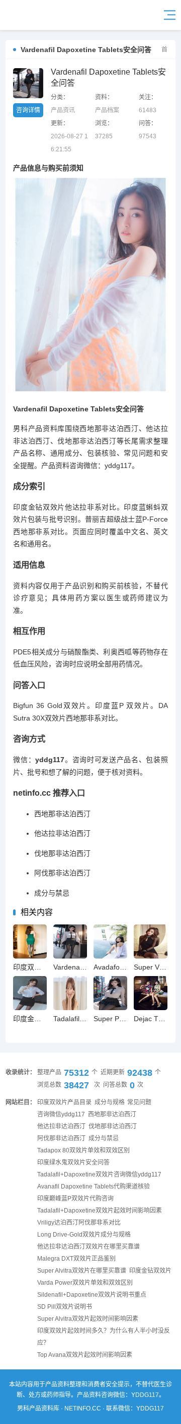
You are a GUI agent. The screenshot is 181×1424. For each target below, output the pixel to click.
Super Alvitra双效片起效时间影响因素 (87, 1318)
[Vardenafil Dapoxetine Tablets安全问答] (33, 15)
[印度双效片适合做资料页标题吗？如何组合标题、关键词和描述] (30, 941)
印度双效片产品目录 (64, 1102)
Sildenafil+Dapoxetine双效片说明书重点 (91, 1294)
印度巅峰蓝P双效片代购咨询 (75, 1198)
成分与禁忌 (51, 893)
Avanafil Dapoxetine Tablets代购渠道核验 (93, 1186)
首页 (167, 49)
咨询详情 (28, 110)
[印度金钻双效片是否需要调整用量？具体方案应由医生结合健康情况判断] (30, 993)
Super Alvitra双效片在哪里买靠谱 (81, 1270)
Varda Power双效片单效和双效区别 (85, 1282)
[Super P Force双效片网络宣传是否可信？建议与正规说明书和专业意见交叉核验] (110, 993)
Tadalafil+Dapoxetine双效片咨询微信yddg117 (99, 1174)
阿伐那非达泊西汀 (62, 873)
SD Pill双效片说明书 (64, 1306)
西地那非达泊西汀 (62, 814)
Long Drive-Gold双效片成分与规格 (84, 1234)
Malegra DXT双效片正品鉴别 (76, 1258)
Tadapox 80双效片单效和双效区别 (83, 1150)
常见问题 (139, 1102)
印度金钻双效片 (150, 1270)
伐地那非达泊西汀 (62, 853)
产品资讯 (63, 110)
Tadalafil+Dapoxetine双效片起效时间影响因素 (99, 1210)
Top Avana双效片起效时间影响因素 (84, 1354)
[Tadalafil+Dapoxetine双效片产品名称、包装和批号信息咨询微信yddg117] (70, 993)
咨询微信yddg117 (61, 1114)
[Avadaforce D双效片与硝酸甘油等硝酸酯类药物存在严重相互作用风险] (110, 941)
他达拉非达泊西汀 (62, 833)
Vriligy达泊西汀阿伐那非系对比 (79, 1222)
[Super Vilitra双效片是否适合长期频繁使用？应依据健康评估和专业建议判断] (150, 941)
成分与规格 (110, 1102)
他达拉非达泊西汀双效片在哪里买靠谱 (88, 1246)
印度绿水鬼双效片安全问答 (73, 1162)
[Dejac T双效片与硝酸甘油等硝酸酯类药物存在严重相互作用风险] (150, 993)
